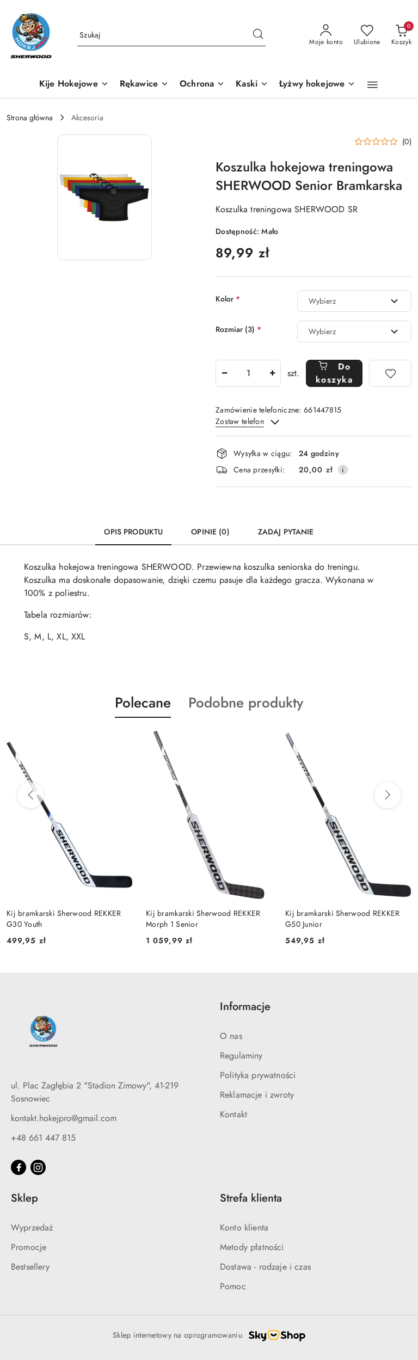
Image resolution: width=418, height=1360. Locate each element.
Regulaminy (241, 1055)
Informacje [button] (245, 1006)
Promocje (28, 1247)
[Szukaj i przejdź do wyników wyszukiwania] (258, 35)
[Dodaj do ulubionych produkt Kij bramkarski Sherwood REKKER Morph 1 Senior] (259, 743)
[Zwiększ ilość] (272, 373)
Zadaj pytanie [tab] (286, 531)
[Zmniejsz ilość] (224, 373)
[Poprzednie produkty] (30, 795)
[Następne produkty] (387, 795)
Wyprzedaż (32, 1227)
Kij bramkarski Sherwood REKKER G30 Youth (64, 919)
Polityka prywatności (258, 1075)
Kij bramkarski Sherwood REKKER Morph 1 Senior (203, 919)
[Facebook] (18, 1167)
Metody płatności (252, 1247)
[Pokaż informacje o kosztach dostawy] (343, 470)
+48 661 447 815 (43, 1137)
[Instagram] (38, 1167)
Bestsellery (30, 1266)
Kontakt (233, 1114)
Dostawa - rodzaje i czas (265, 1266)
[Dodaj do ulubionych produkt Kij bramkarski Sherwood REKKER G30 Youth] (120, 743)
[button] (372, 85)
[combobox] (354, 301)
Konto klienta (244, 1227)
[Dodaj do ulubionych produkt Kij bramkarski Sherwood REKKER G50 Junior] (399, 743)
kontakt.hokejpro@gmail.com (63, 1118)
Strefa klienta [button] (251, 1198)
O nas (231, 1036)
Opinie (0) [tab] (210, 531)
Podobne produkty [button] (245, 702)
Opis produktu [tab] (133, 531)
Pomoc (233, 1286)
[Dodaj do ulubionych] (390, 373)
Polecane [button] (143, 702)
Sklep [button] (24, 1198)
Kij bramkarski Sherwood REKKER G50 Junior (342, 919)
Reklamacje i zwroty (257, 1094)
